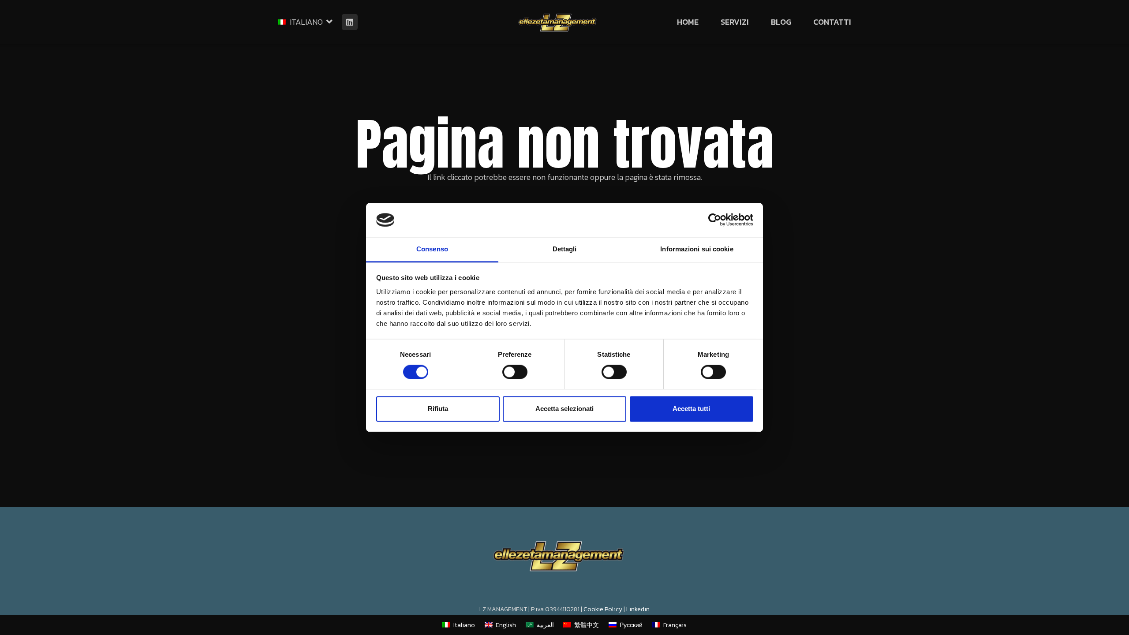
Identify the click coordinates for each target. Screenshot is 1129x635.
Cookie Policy (602, 609)
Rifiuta (438, 408)
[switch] (514, 372)
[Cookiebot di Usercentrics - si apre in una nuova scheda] (714, 220)
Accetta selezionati (564, 408)
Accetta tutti (691, 408)
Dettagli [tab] (565, 249)
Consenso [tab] (432, 249)
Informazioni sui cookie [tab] (696, 249)
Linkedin (638, 609)
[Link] (557, 22)
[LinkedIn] (350, 22)
